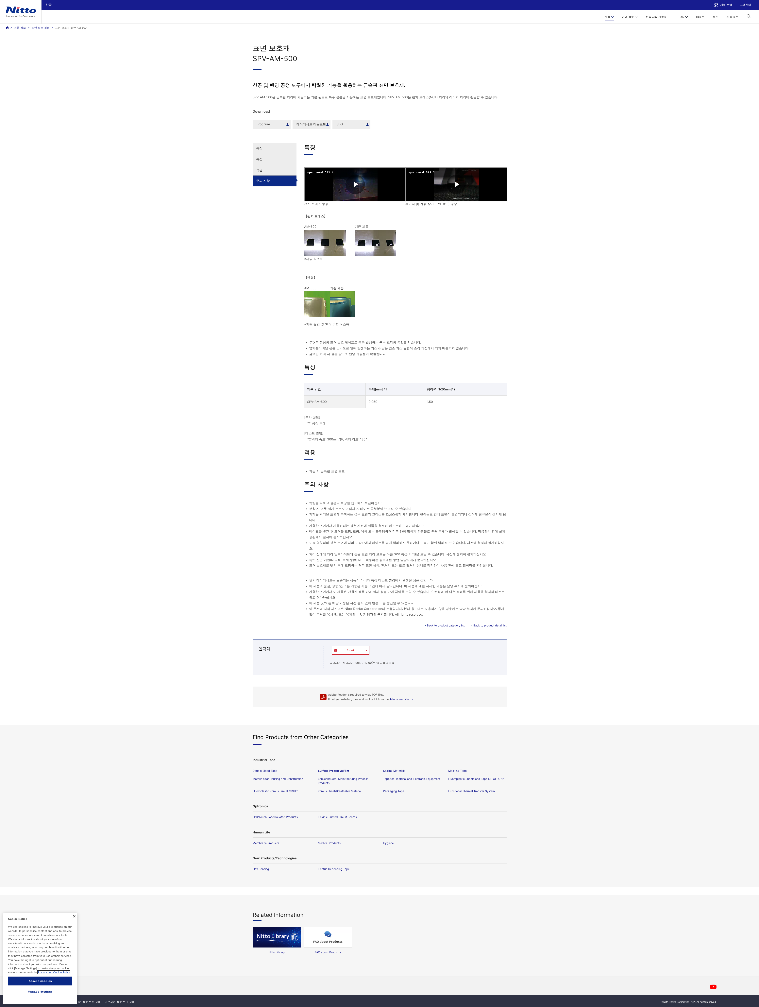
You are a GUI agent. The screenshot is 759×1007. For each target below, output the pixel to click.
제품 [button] (607, 16)
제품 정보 (20, 27)
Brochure (263, 124)
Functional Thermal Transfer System (471, 791)
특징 (259, 148)
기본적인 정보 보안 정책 (120, 1001)
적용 (259, 170)
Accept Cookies (40, 980)
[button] (749, 16)
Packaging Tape (393, 791)
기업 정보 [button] (628, 16)
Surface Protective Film (333, 770)
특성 (259, 159)
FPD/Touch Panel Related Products (275, 817)
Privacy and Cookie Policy (54, 972)
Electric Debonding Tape (334, 869)
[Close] (74, 916)
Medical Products (329, 843)
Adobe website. (400, 699)
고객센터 (745, 4)
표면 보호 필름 (40, 27)
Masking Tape (457, 770)
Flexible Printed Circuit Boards (337, 817)
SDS (339, 124)
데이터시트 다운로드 (311, 124)
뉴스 (715, 16)
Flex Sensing (261, 869)
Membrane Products (266, 843)
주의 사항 (263, 181)
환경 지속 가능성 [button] (656, 16)
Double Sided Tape (265, 770)
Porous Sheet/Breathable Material (339, 791)
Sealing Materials (394, 770)
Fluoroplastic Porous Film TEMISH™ (275, 791)
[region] (40, 958)
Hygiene (388, 843)
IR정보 (700, 16)
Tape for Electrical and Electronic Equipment (411, 778)
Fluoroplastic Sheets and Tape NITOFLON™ (476, 778)
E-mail (350, 650)
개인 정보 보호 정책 (88, 1001)
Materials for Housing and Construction (278, 778)
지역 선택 (726, 4)
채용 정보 (732, 16)
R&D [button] (681, 16)
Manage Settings (40, 991)
